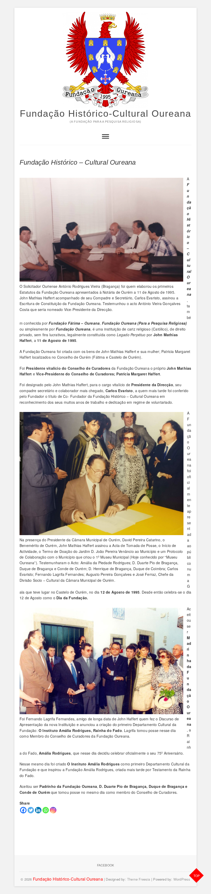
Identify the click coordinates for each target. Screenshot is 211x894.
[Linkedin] (38, 810)
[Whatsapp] (45, 810)
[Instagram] (53, 810)
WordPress (181, 879)
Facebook (105, 865)
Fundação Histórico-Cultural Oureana (105, 113)
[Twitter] (31, 810)
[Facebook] (23, 810)
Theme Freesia (138, 879)
